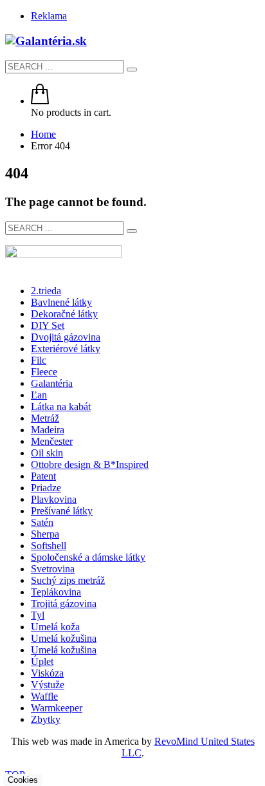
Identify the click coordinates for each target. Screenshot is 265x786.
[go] (132, 69)
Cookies (23, 780)
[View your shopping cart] (40, 100)
